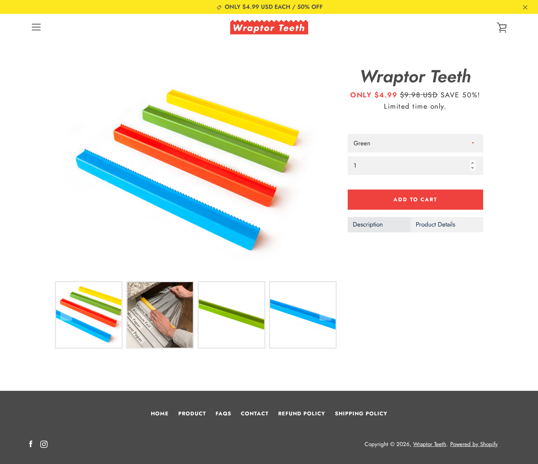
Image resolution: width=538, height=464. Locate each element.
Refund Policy (301, 413)
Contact (255, 413)
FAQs (223, 413)
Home (160, 413)
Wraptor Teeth (429, 444)
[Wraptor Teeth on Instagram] (44, 443)
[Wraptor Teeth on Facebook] (30, 443)
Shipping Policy (361, 413)
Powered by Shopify (474, 444)
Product (192, 413)
